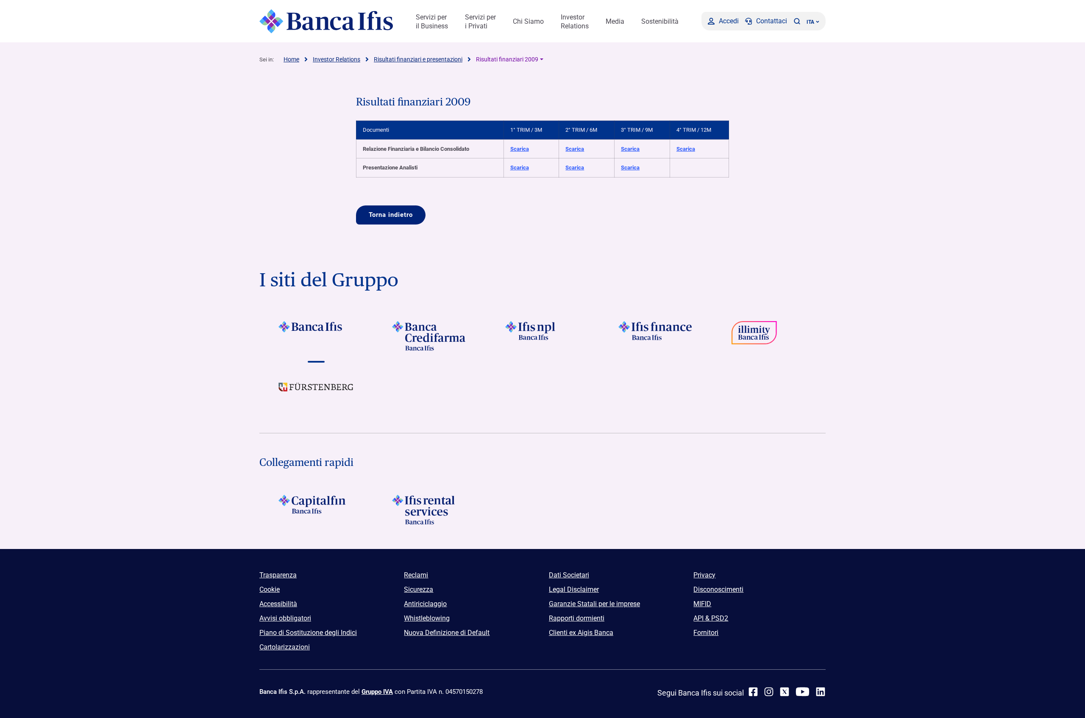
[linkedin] (820, 692)
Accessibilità (278, 604)
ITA (810, 22)
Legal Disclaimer (574, 589)
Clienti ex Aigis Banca (581, 633)
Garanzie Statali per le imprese (594, 604)
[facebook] (753, 692)
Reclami (416, 575)
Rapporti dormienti (576, 618)
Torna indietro (391, 215)
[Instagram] (769, 692)
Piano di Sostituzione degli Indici (308, 633)
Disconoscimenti (718, 589)
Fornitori (705, 633)
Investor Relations (575, 21)
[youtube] (802, 692)
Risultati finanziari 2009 (507, 59)
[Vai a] (542, 336)
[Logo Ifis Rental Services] (429, 509)
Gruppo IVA (377, 692)
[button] (796, 21)
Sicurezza (418, 589)
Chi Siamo (528, 21)
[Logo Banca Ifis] (326, 21)
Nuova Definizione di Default (447, 633)
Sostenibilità (660, 21)
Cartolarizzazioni (284, 647)
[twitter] (784, 692)
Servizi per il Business (432, 21)
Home (291, 59)
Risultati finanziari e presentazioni (418, 59)
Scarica (519, 149)
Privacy (704, 575)
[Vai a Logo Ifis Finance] (655, 336)
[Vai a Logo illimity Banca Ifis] (769, 336)
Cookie (269, 589)
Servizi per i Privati (480, 21)
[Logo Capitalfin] (316, 509)
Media (615, 21)
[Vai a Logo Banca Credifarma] (429, 336)
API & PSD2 (710, 618)
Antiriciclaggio (425, 604)
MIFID (702, 604)
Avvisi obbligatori (285, 618)
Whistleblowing (427, 618)
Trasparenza (278, 575)
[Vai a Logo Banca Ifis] (316, 336)
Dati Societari (569, 575)
